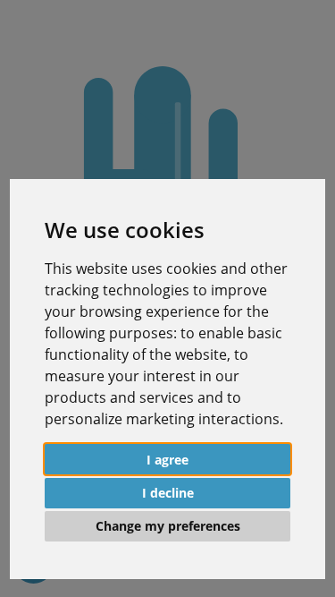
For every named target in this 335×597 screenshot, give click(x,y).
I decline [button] (168, 492)
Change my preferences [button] (168, 525)
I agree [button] (167, 459)
